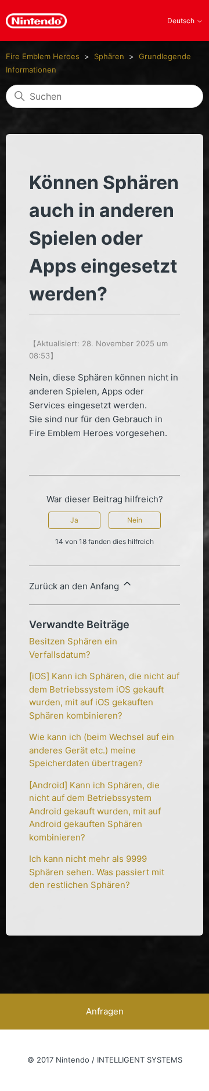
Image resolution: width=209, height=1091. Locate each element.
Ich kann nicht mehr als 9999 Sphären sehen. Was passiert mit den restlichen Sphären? (96, 871)
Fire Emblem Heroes (43, 56)
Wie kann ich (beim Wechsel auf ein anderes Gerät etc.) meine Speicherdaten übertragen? (101, 750)
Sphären (109, 56)
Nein (134, 520)
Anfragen (105, 1011)
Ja (74, 520)
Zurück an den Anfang (75, 586)
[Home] (36, 20)
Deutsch (181, 21)
